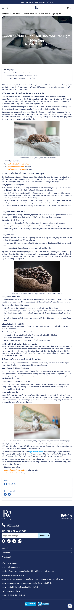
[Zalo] (9, 541)
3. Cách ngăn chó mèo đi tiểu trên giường (19, 78)
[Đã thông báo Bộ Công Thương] (43, 604)
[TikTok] (20, 541)
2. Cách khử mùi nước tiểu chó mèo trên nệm (20, 76)
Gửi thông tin (44, 536)
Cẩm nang (16, 14)
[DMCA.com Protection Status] (30, 604)
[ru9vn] (37, 7)
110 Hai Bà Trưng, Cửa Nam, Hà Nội (25, 587)
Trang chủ (5, 14)
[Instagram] (14, 541)
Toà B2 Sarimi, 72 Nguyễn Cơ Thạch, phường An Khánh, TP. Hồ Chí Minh (38, 579)
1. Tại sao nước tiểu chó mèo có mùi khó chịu (20, 73)
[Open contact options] (70, 606)
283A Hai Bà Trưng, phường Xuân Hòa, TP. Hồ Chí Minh (32, 583)
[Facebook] (3, 541)
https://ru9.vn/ (29, 459)
